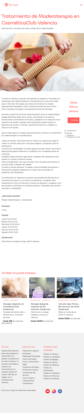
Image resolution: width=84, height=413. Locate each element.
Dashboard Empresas (31, 356)
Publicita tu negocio (31, 351)
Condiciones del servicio (29, 374)
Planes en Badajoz (51, 359)
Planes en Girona (50, 362)
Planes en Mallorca (51, 365)
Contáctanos (28, 383)
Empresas (27, 353)
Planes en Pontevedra (48, 369)
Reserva (74, 120)
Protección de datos (31, 367)
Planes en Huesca (51, 354)
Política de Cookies (30, 370)
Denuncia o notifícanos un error (73, 136)
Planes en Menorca (51, 376)
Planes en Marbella (51, 378)
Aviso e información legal (31, 363)
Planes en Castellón (52, 373)
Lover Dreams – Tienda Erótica (29, 379)
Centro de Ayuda (29, 359)
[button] (81, 4)
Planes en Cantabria (52, 357)
